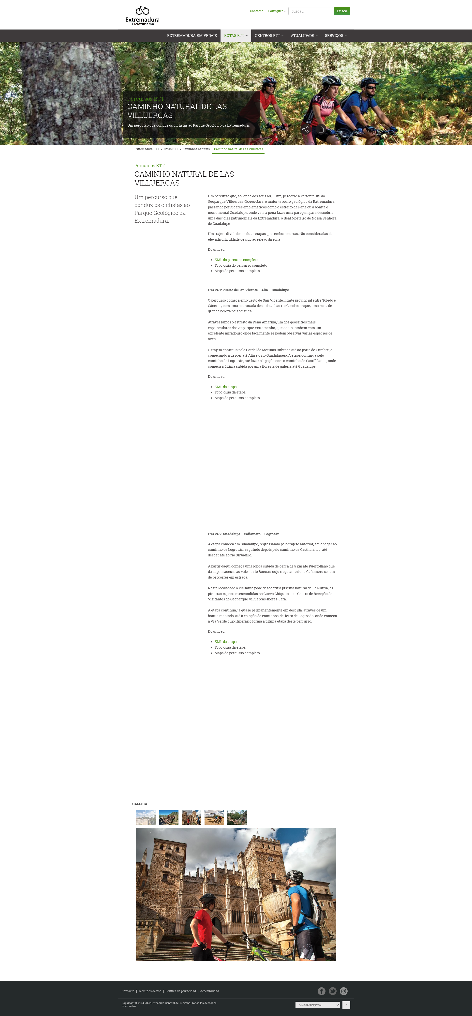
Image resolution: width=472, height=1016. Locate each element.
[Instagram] (344, 991)
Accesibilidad (209, 991)
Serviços (334, 35)
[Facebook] (322, 991)
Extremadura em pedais (192, 35)
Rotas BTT (234, 35)
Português (275, 11)
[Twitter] (333, 991)
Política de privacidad (180, 991)
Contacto (256, 11)
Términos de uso (149, 991)
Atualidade (303, 35)
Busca (342, 11)
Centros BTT (268, 35)
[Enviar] (321, 129)
